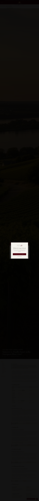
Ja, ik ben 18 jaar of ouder (19, 254)
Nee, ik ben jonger (19, 256)
